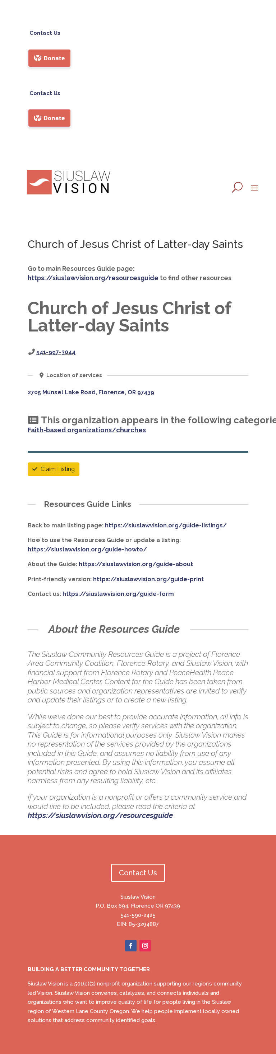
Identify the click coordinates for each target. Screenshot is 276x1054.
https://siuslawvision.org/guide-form (118, 593)
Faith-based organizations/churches (87, 430)
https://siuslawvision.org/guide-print (148, 579)
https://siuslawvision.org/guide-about (136, 564)
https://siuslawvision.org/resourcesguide (93, 278)
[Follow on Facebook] (131, 945)
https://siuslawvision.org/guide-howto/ (87, 549)
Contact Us (44, 33)
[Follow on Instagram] (145, 945)
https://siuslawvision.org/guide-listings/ (166, 525)
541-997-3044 (55, 352)
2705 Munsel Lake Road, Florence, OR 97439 (91, 392)
